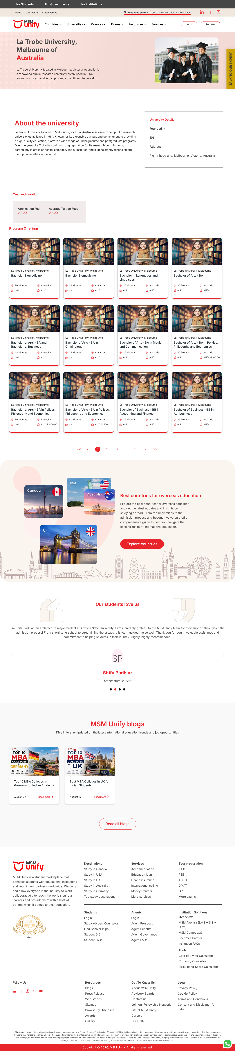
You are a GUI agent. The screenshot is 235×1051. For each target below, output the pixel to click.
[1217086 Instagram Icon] (218, 12)
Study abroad (49, 12)
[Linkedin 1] (202, 12)
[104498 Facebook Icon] (210, 12)
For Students (25, 4)
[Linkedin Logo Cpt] (14, 991)
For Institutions (91, 4)
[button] (11, 655)
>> (155, 449)
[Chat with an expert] (227, 1043)
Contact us (32, 12)
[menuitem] (53, 24)
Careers (17, 12)
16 (136, 449)
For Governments (57, 4)
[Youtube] (41, 991)
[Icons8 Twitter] (34, 991)
